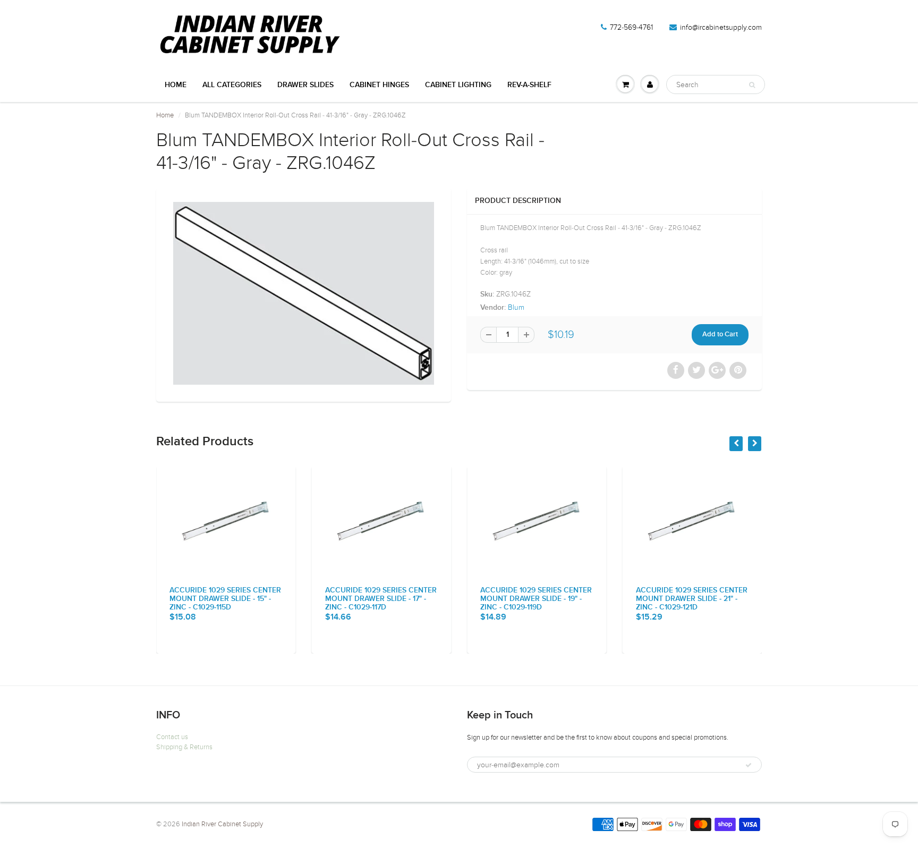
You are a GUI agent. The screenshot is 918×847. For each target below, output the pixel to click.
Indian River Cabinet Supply (222, 824)
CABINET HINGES (379, 85)
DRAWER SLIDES (305, 85)
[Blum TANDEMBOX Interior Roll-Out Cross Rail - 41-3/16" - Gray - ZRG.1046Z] (303, 293)
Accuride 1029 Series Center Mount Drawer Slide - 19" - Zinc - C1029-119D (536, 599)
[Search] (752, 85)
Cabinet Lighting (458, 85)
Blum (516, 307)
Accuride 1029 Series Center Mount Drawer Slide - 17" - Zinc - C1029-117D (381, 599)
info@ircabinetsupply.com (721, 27)
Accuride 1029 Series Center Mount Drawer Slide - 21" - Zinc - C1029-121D (691, 599)
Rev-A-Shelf (529, 85)
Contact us (172, 737)
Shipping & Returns (184, 747)
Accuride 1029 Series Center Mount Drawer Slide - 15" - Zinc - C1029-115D (225, 599)
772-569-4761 (631, 27)
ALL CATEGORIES (231, 85)
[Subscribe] (748, 765)
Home (175, 85)
